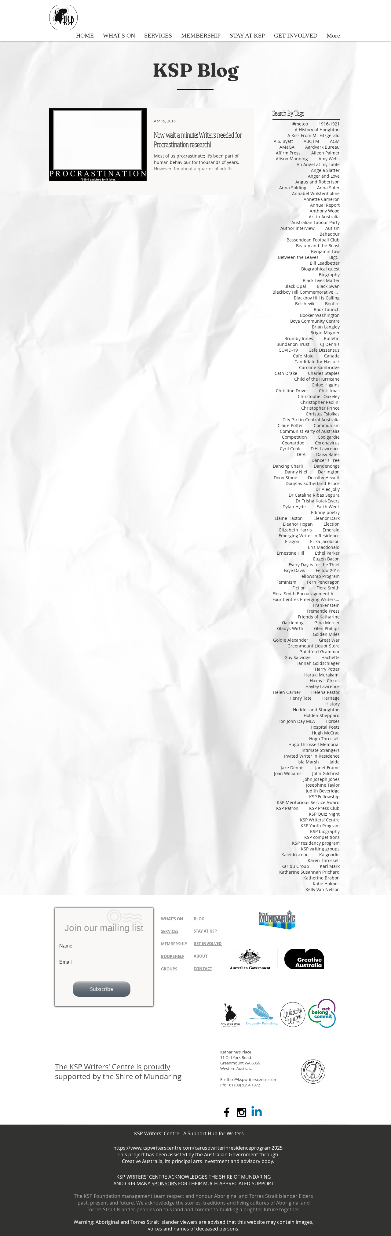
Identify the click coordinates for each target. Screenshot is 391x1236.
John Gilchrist (326, 773)
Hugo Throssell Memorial (314, 744)
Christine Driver (292, 390)
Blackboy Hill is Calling (317, 297)
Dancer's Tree (326, 460)
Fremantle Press (323, 611)
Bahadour (330, 234)
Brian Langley (326, 326)
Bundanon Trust (292, 344)
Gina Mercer (327, 622)
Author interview (297, 228)
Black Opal (295, 286)
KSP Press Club (324, 808)
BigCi (334, 257)
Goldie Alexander (290, 640)
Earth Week (328, 506)
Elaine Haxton (289, 518)
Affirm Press (288, 152)
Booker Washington (320, 315)
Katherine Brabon (321, 877)
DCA (301, 454)
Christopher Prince (320, 408)
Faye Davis (294, 570)
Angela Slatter (325, 170)
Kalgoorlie (329, 854)
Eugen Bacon (326, 558)
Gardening (293, 622)
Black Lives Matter (321, 280)
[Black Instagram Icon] (241, 1112)
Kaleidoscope (295, 854)
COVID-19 (288, 350)
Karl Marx (330, 866)
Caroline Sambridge (319, 367)
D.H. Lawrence (325, 448)
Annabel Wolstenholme (316, 193)
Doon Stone (285, 477)
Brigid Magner (325, 332)
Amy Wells (329, 158)
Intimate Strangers (320, 750)
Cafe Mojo (303, 355)
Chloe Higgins (326, 384)
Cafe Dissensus (324, 350)
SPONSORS (164, 1183)
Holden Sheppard (322, 715)
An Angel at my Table (318, 164)
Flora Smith (328, 587)
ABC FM (311, 141)
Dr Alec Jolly (328, 489)
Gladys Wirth (290, 628)
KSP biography (325, 831)
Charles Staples (324, 373)
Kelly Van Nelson (322, 889)
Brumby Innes (298, 338)
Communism (327, 425)
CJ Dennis (330, 344)
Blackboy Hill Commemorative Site (306, 292)
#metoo (300, 123)
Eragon (292, 541)
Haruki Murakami (322, 674)
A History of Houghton (317, 129)
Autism (332, 228)
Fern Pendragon (323, 582)
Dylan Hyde (294, 506)
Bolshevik (304, 303)
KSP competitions (322, 837)
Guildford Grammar (319, 651)
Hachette (330, 657)
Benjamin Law (325, 251)
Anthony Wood (325, 210)
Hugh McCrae (326, 732)
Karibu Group (295, 866)
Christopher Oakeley (319, 396)
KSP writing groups (320, 848)
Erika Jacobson (325, 541)
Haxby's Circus (325, 680)
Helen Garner (287, 692)
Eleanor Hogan (298, 524)
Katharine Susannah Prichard (309, 872)
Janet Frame (327, 767)
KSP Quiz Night (324, 814)
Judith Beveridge (323, 790)
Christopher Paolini (320, 402)
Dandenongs (327, 466)
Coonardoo (293, 442)
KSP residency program (316, 843)
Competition (294, 437)
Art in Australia (324, 216)
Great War (329, 640)
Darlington (329, 471)
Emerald (331, 529)
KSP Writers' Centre (320, 819)
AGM (335, 141)
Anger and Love (324, 176)
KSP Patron (287, 808)
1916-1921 (329, 123)
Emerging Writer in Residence (309, 535)
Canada (332, 355)
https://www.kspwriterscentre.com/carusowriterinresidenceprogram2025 (198, 1147)
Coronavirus (327, 442)
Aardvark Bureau (322, 147)
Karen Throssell (324, 860)
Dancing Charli (288, 466)
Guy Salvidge (297, 657)
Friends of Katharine (319, 616)
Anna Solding (292, 187)
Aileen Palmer (325, 152)
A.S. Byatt (283, 141)
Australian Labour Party (315, 222)
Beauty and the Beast (318, 245)
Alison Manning (292, 158)
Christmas (329, 390)
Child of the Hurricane (317, 379)
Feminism (286, 582)
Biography (329, 274)
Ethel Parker (327, 553)
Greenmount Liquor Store (313, 645)
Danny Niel (296, 471)
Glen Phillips (327, 628)
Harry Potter (327, 669)
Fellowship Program (319, 576)
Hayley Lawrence (322, 686)
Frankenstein (326, 605)
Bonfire (332, 303)
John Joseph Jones (321, 779)
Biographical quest (320, 268)
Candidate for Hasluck (317, 361)
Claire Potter (290, 425)
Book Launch (327, 309)
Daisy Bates (328, 454)
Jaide (335, 761)
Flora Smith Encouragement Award (306, 593)
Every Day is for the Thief (314, 564)
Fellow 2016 (328, 570)
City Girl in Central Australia (311, 419)
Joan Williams (287, 773)
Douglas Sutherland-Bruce (313, 483)
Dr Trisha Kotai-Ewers (318, 500)
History (332, 703)
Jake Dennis (293, 767)
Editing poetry (325, 512)
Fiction (299, 587)
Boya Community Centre (315, 321)
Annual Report (325, 205)
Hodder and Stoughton (316, 709)
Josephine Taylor (323, 785)
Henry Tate (301, 698)
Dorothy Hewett (324, 477)
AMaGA (287, 147)
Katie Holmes (326, 883)
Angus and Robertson (317, 181)
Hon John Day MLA (296, 721)
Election (331, 524)
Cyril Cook (290, 448)
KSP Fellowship (324, 796)
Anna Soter (328, 187)
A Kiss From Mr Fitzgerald (313, 135)
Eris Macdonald (324, 547)
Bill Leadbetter (325, 263)
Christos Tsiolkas (323, 413)
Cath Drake (286, 373)
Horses (333, 721)
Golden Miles (326, 634)
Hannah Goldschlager (317, 663)
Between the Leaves (298, 257)
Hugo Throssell (324, 738)
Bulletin (332, 338)
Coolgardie (329, 437)
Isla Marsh (308, 761)
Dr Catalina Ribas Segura (314, 495)
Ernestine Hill (290, 553)
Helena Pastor (325, 692)
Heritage (331, 698)
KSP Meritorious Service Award (308, 802)
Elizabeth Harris (295, 529)
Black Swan (328, 286)
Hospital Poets (325, 727)
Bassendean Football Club (313, 239)
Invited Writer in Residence (312, 756)
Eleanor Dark (326, 518)
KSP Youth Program (320, 825)
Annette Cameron (322, 199)
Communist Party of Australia (310, 431)
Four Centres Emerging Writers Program (306, 599)
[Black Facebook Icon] (226, 1112)
